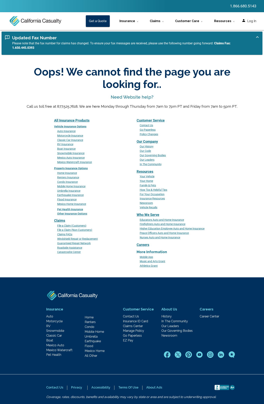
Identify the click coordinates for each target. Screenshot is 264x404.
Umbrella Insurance (68, 191)
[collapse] (257, 37)
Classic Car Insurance (70, 140)
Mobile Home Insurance (71, 186)
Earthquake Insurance (70, 195)
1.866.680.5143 (243, 6)
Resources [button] (222, 21)
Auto (49, 316)
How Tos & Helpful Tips (153, 190)
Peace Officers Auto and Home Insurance (164, 233)
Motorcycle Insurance (70, 135)
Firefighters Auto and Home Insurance (162, 224)
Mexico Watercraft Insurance (74, 162)
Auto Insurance (66, 131)
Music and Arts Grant (152, 261)
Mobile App (146, 257)
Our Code (145, 151)
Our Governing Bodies (153, 155)
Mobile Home (94, 332)
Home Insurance (67, 173)
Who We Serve (148, 215)
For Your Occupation (152, 194)
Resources (145, 171)
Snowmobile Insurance (70, 153)
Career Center (209, 316)
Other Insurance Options (72, 213)
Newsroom (146, 203)
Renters (90, 322)
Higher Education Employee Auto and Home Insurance (172, 228)
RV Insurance (65, 144)
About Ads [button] (154, 387)
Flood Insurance (67, 199)
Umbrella (91, 336)
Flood (89, 346)
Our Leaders (147, 160)
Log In (251, 21)
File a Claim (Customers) (71, 225)
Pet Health (53, 355)
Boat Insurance (66, 148)
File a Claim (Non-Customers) (74, 230)
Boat (49, 340)
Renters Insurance (68, 177)
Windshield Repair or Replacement (77, 239)
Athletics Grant (149, 265)
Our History (146, 146)
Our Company (147, 141)
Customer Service (151, 120)
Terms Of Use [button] (128, 387)
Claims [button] (155, 21)
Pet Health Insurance (70, 209)
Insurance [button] (127, 21)
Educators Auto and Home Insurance (162, 220)
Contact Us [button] (54, 387)
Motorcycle (54, 321)
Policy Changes (149, 134)
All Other (91, 356)
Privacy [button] (76, 387)
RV (48, 326)
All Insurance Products (71, 120)
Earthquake (93, 341)
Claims (59, 220)
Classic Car (54, 335)
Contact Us (146, 125)
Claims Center (133, 326)
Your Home (146, 181)
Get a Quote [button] (98, 21)
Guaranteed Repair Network (74, 243)
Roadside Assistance (69, 247)
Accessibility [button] (100, 387)
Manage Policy (133, 331)
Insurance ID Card (135, 321)
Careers (143, 245)
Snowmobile (55, 331)
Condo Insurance (67, 182)
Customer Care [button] (187, 21)
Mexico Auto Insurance (71, 157)
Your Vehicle (147, 176)
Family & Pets (148, 185)
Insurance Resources (152, 198)
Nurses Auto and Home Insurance (160, 237)
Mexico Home (95, 351)
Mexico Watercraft (59, 350)
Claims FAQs (64, 234)
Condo (89, 327)
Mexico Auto (55, 345)
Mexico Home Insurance (71, 204)
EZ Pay (128, 340)
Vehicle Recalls (148, 207)
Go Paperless (148, 130)
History (166, 316)
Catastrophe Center (69, 252)
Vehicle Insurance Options (70, 126)
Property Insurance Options (71, 168)
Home (89, 317)
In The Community (151, 164)
